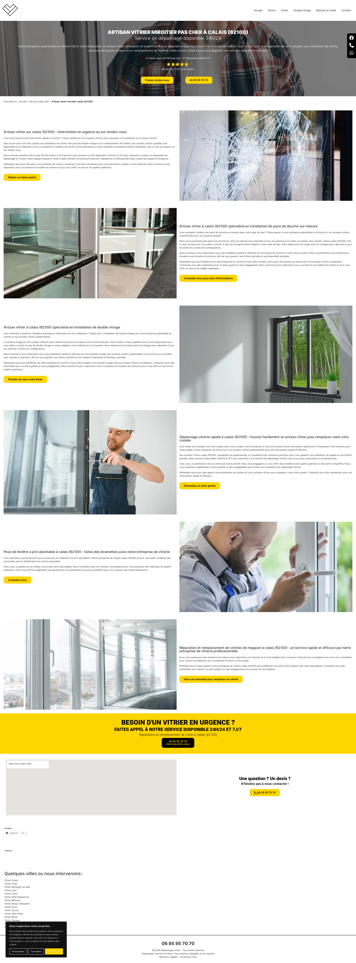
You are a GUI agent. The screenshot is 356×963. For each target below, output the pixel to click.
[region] (36, 939)
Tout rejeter (36, 951)
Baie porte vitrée (326, 10)
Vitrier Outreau (12, 920)
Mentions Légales (168, 956)
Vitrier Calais (11, 880)
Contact (346, 10)
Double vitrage (302, 10)
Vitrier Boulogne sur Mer (17, 887)
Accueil (258, 10)
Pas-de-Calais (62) (39, 101)
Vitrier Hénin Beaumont (16, 897)
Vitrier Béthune (12, 900)
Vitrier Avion (10, 907)
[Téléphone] (351, 45)
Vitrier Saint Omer (13, 913)
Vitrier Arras (10, 883)
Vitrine (271, 10)
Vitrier (284, 10)
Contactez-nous (188, 956)
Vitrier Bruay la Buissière (17, 903)
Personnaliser (18, 951)
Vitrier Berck (11, 917)
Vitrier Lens (10, 890)
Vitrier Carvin (11, 910)
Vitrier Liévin (11, 893)
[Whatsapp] (351, 53)
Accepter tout (54, 951)
